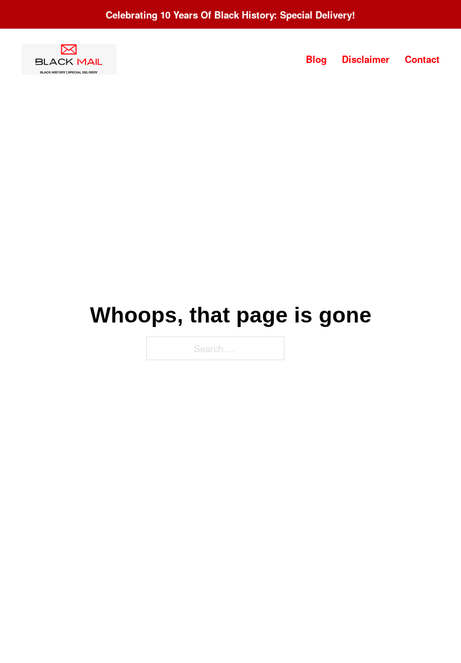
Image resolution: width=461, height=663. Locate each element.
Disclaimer (366, 59)
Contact (422, 59)
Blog (316, 59)
